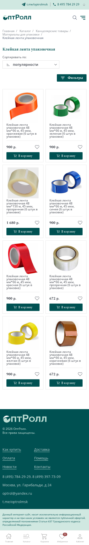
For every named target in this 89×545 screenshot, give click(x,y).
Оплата (8, 458)
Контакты (42, 466)
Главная (8, 31)
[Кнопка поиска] (74, 17)
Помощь (41, 458)
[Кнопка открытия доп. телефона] (84, 4)
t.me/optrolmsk (15, 501)
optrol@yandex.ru (17, 493)
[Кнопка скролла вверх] (66, 522)
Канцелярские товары (52, 31)
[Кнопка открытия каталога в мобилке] (83, 17)
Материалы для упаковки (21, 34)
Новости (9, 466)
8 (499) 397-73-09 (46, 476)
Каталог (25, 31)
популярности (25, 64)
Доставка (42, 449)
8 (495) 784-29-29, (16, 476)
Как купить (11, 449)
